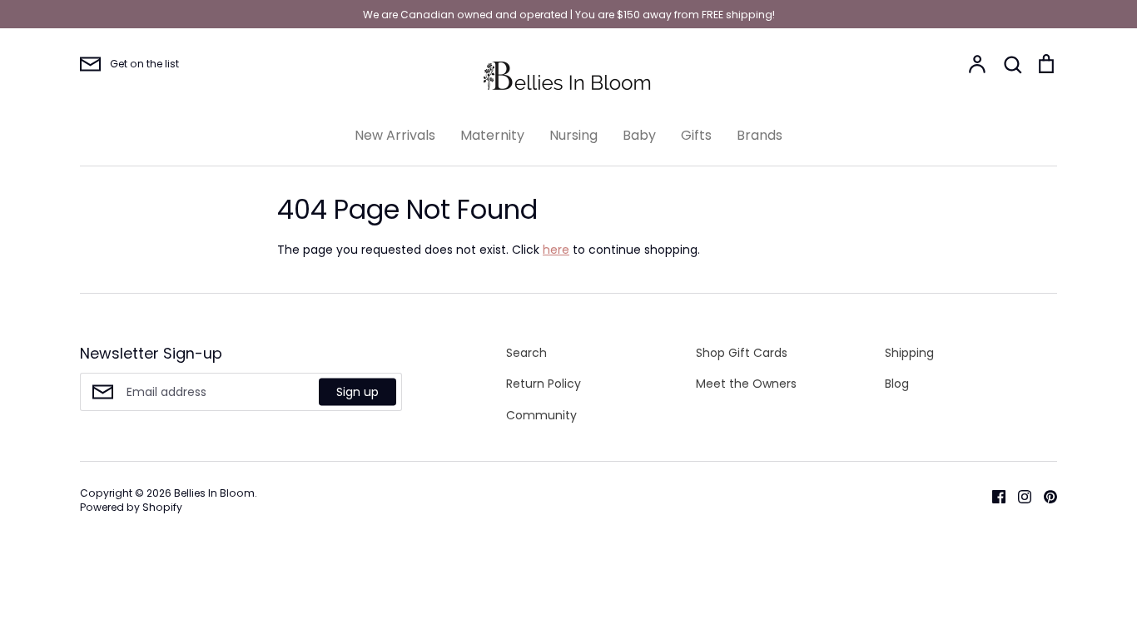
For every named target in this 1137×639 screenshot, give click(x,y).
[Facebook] (992, 496)
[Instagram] (1018, 496)
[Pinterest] (1044, 496)
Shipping (909, 352)
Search (526, 352)
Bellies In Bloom (214, 493)
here (556, 249)
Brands (759, 135)
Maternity (492, 135)
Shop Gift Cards (741, 352)
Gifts (696, 135)
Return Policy (543, 383)
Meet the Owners (746, 383)
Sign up (357, 391)
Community (541, 415)
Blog (897, 383)
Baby (639, 135)
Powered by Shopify (131, 507)
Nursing (573, 135)
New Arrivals (395, 135)
